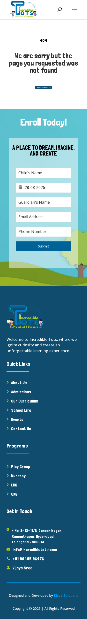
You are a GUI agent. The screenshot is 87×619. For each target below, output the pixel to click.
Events (17, 419)
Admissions (21, 391)
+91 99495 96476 (28, 558)
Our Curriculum (24, 400)
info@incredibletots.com (35, 549)
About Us (19, 382)
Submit (43, 246)
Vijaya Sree (22, 567)
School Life (21, 410)
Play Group (20, 466)
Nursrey (18, 475)
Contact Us (21, 428)
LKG (14, 484)
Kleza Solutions (66, 595)
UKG (14, 494)
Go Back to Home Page (44, 87)
